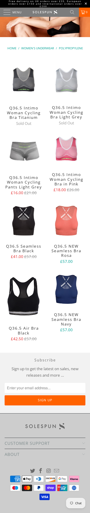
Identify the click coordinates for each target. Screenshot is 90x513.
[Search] (74, 12)
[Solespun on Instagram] (48, 471)
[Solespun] (45, 12)
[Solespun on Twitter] (32, 471)
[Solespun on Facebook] (40, 471)
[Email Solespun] (56, 471)
